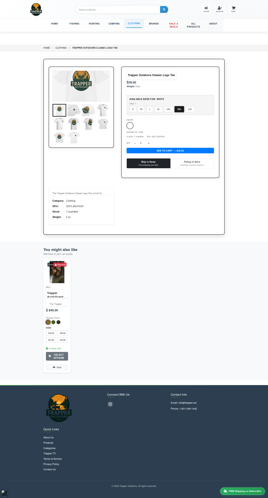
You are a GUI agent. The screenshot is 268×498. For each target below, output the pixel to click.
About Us (48, 437)
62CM (62, 339)
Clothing (134, 23)
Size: (49, 327)
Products (48, 442)
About (213, 23)
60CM (51, 339)
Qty (128, 143)
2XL (168, 109)
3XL (179, 109)
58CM (62, 333)
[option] (130, 125)
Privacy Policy (51, 464)
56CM (51, 333)
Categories (49, 448)
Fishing (74, 23)
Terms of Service (52, 459)
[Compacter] (5, 493)
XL (158, 109)
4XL (190, 109)
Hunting (94, 23)
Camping (114, 23)
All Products (193, 25)
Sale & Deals (173, 25)
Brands (154, 23)
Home (54, 23)
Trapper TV (49, 453)
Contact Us (49, 469)
